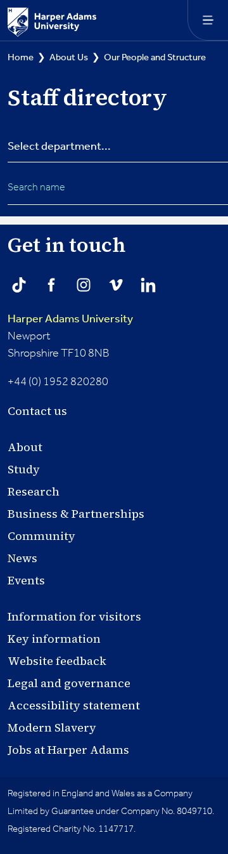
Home (21, 57)
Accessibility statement (74, 705)
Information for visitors (74, 616)
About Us (68, 57)
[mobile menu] (207, 20)
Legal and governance (69, 683)
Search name (36, 187)
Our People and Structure (155, 57)
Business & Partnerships (76, 514)
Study (24, 469)
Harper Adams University (70, 319)
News (22, 558)
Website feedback (57, 661)
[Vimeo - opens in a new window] (116, 285)
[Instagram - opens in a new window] (83, 285)
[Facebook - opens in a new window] (51, 285)
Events (26, 580)
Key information (54, 639)
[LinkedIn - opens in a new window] (148, 285)
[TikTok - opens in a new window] (19, 285)
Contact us (37, 411)
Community (41, 536)
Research (34, 491)
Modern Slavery (52, 727)
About (25, 447)
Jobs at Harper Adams (68, 750)
